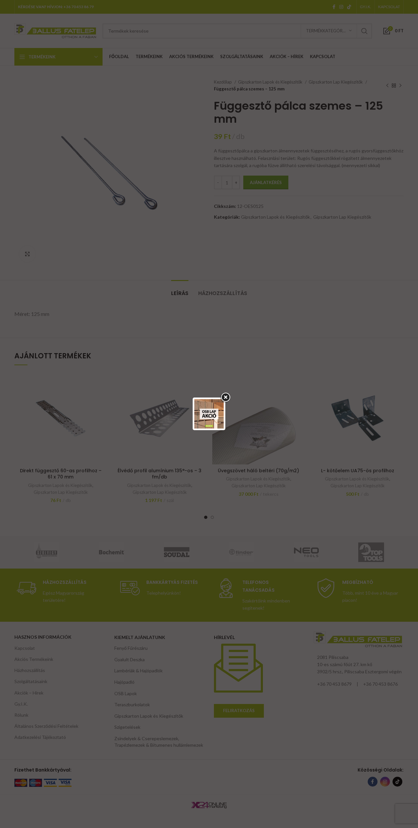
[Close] (225, 397)
